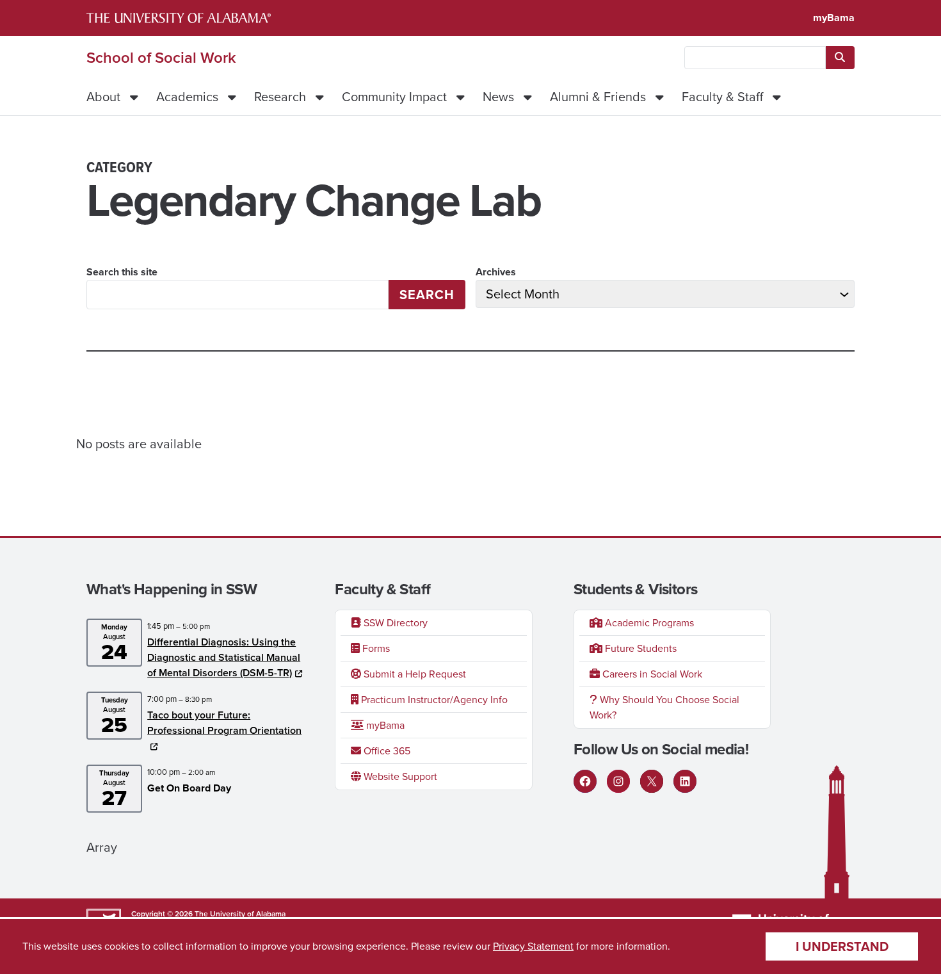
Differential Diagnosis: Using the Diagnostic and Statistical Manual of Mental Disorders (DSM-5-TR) (223, 657)
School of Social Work (161, 57)
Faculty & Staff (722, 96)
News (498, 96)
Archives (496, 271)
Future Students (639, 648)
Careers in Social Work (651, 674)
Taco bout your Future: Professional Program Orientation (224, 723)
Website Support (399, 776)
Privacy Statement (533, 946)
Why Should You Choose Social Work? (664, 707)
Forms (375, 648)
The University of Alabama (240, 914)
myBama (834, 17)
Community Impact (394, 96)
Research (280, 96)
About (103, 96)
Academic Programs (648, 622)
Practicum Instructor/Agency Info (433, 699)
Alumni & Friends (598, 96)
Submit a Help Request (413, 674)
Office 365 (385, 750)
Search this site (121, 271)
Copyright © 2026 (162, 914)
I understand (842, 946)
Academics (187, 96)
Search (426, 294)
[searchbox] (755, 57)
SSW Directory (394, 622)
